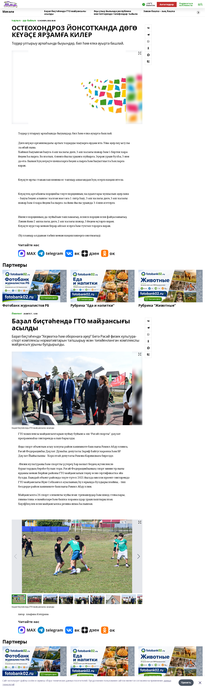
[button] (138, 556)
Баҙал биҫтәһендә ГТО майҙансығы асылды (65, 12)
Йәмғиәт (17, 313)
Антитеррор (167, 4)
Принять (186, 682)
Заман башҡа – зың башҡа (159, 11)
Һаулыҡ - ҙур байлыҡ (24, 20)
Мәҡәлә (8, 11)
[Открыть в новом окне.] (27, 253)
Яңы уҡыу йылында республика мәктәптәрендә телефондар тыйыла (116, 12)
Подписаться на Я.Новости (186, 4)
